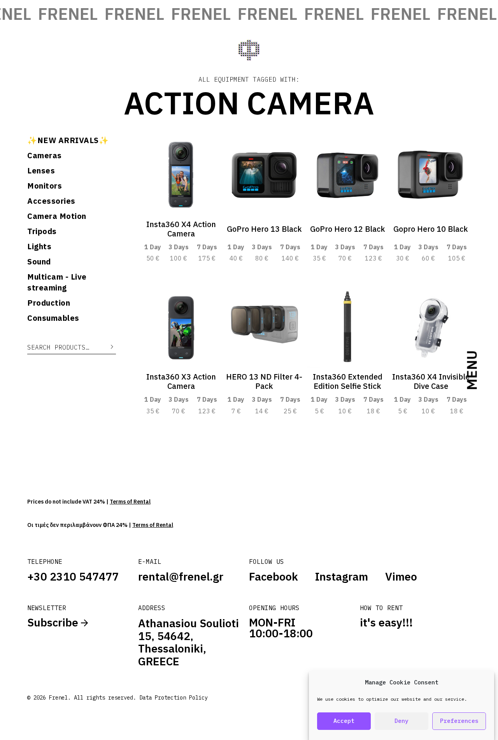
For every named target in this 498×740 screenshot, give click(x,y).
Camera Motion (56, 216)
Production (48, 302)
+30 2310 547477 (73, 576)
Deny (402, 721)
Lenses (41, 170)
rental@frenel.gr (180, 576)
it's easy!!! (386, 622)
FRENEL (60, 13)
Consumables (53, 318)
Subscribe (54, 622)
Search (106, 347)
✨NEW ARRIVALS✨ (68, 140)
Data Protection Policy (173, 697)
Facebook (273, 576)
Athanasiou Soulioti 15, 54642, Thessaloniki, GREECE (188, 642)
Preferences (459, 721)
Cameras (44, 155)
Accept (343, 721)
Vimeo (401, 576)
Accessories (51, 201)
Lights (39, 246)
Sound (39, 261)
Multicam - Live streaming (57, 282)
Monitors (44, 185)
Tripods (42, 231)
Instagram (341, 576)
